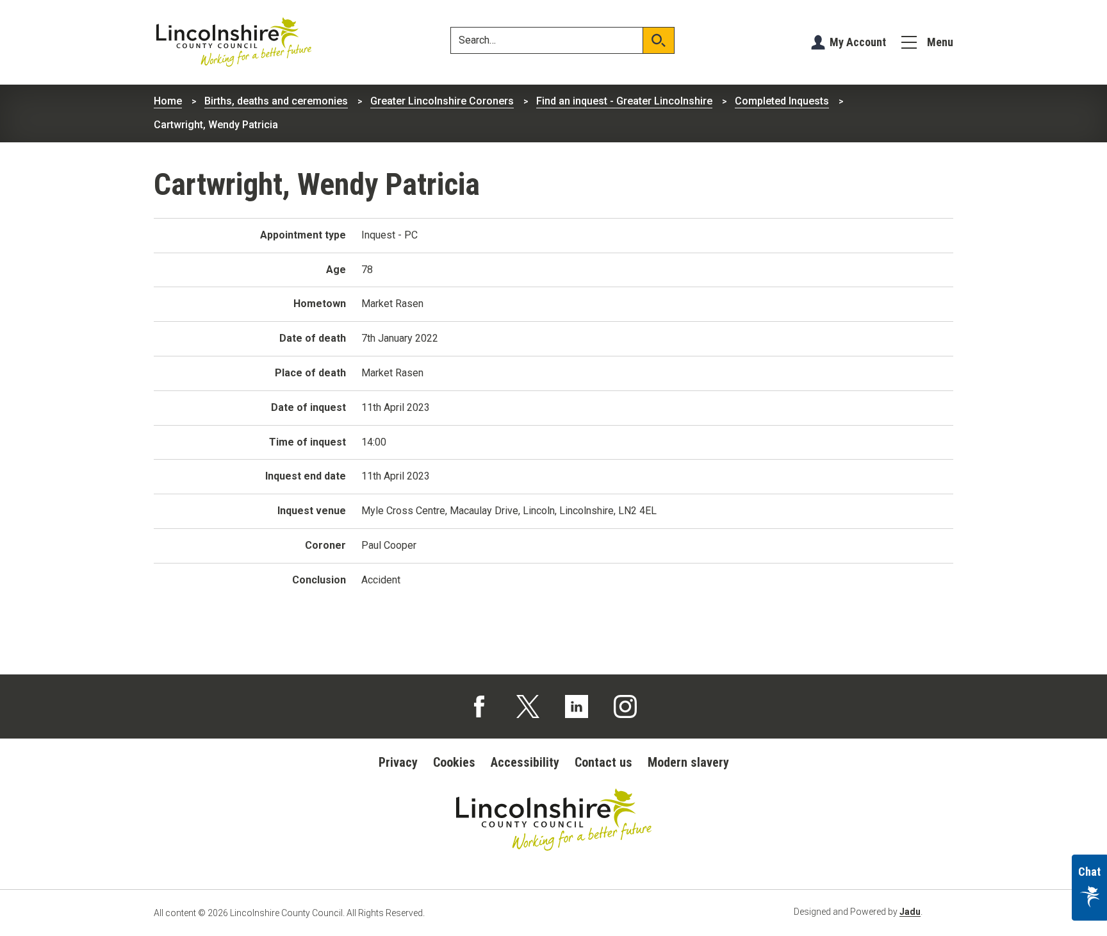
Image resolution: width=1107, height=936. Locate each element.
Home (168, 101)
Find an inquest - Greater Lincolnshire (624, 101)
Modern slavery (688, 762)
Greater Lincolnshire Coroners (442, 101)
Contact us (603, 762)
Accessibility (525, 762)
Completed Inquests (782, 101)
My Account (858, 42)
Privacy (398, 762)
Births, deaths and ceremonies (276, 101)
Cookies (454, 762)
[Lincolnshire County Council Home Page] (234, 42)
